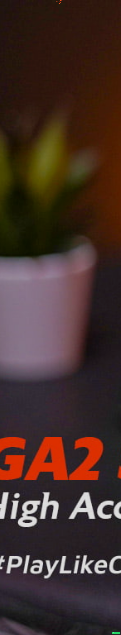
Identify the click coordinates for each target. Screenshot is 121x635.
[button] (116, 633)
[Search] (119, 2)
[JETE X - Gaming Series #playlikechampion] (60, 2)
